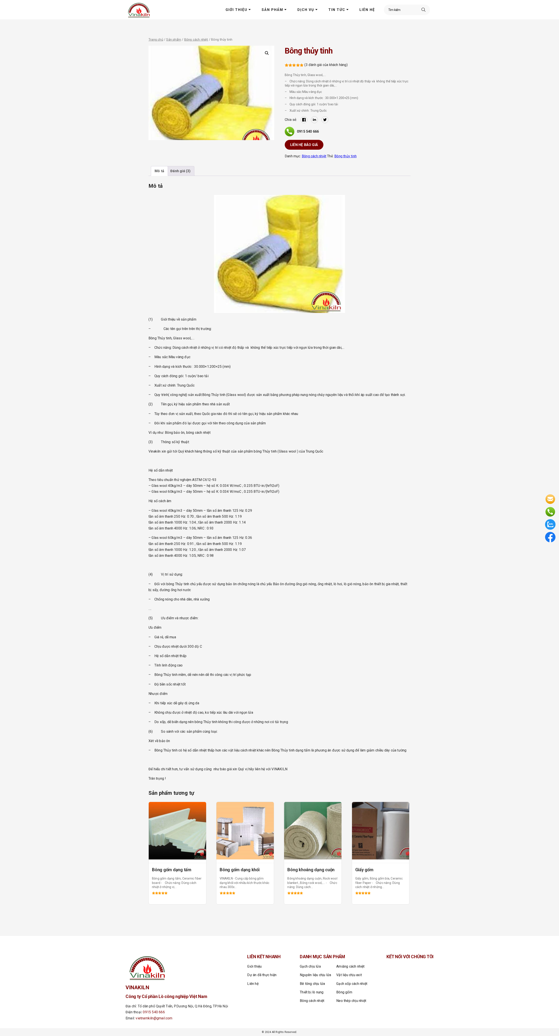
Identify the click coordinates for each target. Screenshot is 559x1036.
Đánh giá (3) (180, 171)
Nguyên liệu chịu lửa (315, 975)
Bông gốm (344, 992)
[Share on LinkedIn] (314, 119)
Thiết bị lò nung (311, 992)
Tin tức (336, 10)
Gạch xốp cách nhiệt (351, 984)
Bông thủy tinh (345, 156)
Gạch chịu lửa (310, 966)
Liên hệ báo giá (304, 145)
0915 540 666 (308, 131)
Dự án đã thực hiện (261, 975)
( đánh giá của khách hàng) (325, 65)
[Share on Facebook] (303, 119)
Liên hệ (367, 10)
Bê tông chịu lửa (312, 984)
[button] (267, 53)
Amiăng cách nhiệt (350, 966)
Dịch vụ (305, 10)
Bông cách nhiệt (196, 40)
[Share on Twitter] (324, 119)
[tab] (159, 171)
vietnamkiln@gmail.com (154, 1018)
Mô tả (159, 171)
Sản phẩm (272, 10)
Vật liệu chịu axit (349, 975)
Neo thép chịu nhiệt (351, 1001)
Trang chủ (155, 40)
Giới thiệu (236, 10)
